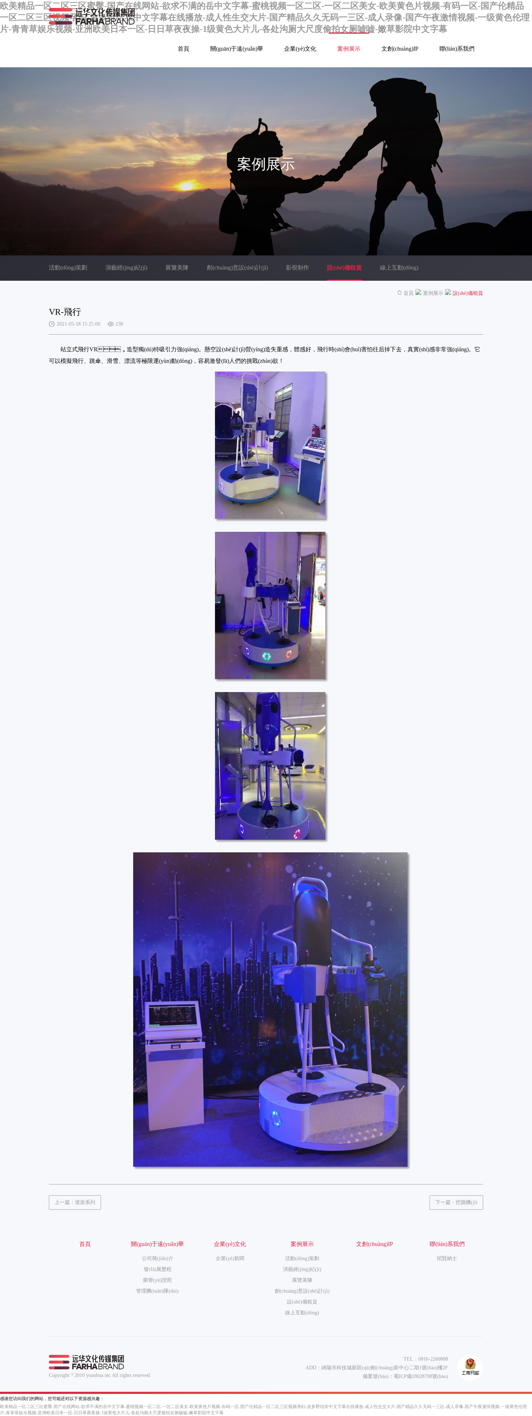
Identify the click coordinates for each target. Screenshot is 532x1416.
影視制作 (297, 267)
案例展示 (348, 49)
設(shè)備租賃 (344, 267)
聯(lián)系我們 (456, 49)
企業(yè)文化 (300, 49)
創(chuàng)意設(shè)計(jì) (237, 267)
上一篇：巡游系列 (75, 1202)
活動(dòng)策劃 (68, 267)
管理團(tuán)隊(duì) (157, 1291)
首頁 (183, 49)
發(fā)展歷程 (158, 1269)
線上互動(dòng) (399, 267)
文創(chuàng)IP (399, 49)
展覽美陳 (177, 267)
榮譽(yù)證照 (157, 1280)
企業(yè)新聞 (230, 1258)
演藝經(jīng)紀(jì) (126, 267)
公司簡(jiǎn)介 (157, 1258)
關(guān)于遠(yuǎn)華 (236, 49)
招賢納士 (447, 1258)
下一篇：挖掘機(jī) (456, 1202)
